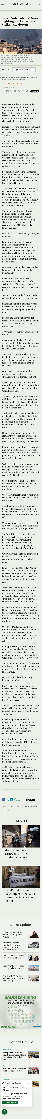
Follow (35, 91)
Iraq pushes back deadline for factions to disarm (14, 956)
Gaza (7, 810)
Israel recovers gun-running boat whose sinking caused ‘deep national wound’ (12, 946)
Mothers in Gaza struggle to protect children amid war (16, 853)
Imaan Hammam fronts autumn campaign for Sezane (13, 934)
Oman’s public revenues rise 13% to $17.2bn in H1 (13, 967)
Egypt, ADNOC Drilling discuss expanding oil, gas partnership (14, 978)
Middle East (7, 1050)
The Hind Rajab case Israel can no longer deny (14, 1069)
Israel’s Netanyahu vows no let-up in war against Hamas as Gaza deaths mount (20, 895)
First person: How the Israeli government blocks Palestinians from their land (14, 1056)
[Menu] (2, 4)
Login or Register (10, 1102)
